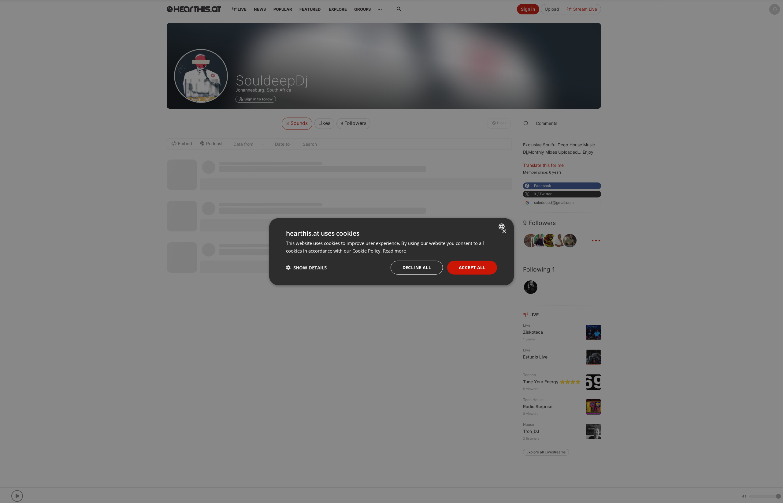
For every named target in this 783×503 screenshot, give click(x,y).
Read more (394, 250)
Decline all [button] (417, 267)
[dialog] (391, 251)
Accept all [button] (472, 267)
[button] (306, 267)
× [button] (504, 231)
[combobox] (502, 226)
